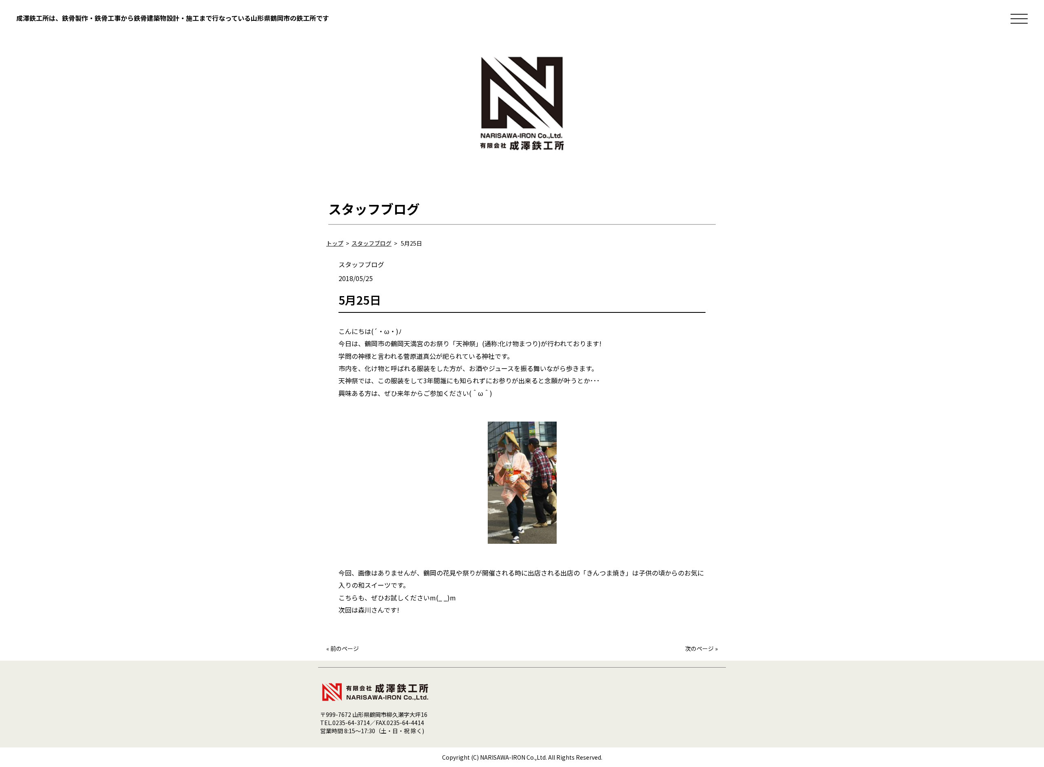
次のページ (699, 648)
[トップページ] (522, 154)
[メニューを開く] (1019, 18)
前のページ (344, 648)
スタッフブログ (361, 264)
